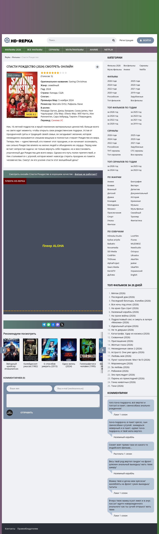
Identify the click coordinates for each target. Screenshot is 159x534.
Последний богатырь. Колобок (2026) (131, 300)
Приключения (114, 212)
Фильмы (16, 57)
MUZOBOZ (136, 243)
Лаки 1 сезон (120, 414)
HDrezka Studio (114, 235)
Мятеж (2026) (118, 293)
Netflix (108, 49)
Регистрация (126, 40)
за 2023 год (136, 115)
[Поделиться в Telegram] (44, 324)
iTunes (134, 239)
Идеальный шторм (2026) (124, 326)
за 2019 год (136, 123)
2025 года (135, 81)
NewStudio (136, 247)
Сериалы (54, 49)
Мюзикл (111, 208)
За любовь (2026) (120, 367)
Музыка (134, 204)
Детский (111, 193)
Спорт (110, 216)
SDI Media (112, 251)
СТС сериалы (137, 150)
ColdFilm (111, 255)
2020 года (112, 92)
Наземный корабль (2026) (125, 311)
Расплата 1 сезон (123, 453)
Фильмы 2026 (13, 49)
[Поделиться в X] (62, 324)
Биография (136, 181)
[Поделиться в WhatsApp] (48, 324)
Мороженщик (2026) (122, 363)
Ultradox (135, 255)
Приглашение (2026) (122, 341)
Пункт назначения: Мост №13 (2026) (130, 359)
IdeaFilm (135, 267)
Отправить (26, 412)
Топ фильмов (113, 100)
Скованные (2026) (120, 337)
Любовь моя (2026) (121, 355)
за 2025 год (136, 112)
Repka (7, 57)
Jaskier (134, 263)
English (134, 274)
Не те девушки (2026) (122, 329)
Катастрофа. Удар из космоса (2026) (130, 333)
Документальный (139, 193)
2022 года (112, 88)
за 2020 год (112, 123)
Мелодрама (113, 204)
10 (65, 72)
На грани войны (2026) (123, 315)
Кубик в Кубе (113, 239)
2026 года (112, 81)
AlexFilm (135, 259)
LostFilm (135, 235)
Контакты (10, 528)
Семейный (136, 212)
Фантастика (136, 220)
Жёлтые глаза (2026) (122, 344)
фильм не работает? (86, 174)
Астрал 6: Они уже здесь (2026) (127, 352)
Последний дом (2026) (123, 296)
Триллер (135, 216)
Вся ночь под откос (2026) (125, 304)
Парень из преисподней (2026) (127, 378)
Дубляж (111, 274)
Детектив (135, 189)
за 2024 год (112, 115)
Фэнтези (111, 224)
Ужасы (110, 220)
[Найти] (113, 40)
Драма (110, 197)
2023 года (135, 84)
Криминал (136, 201)
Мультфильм (137, 208)
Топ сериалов (113, 154)
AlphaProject (113, 263)
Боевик (110, 185)
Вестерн (135, 185)
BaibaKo (111, 243)
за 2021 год (136, 119)
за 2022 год (112, 119)
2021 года (135, 88)
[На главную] (17, 40)
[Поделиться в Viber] (57, 324)
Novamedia (112, 247)
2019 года (135, 92)
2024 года (112, 84)
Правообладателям (27, 528)
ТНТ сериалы (113, 150)
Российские (113, 96)
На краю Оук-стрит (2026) (125, 308)
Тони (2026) (117, 385)
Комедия (111, 201)
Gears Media (113, 267)
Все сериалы (137, 154)
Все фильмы (34, 49)
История (135, 197)
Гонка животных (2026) (123, 382)
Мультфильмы (75, 49)
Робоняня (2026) (119, 370)
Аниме (94, 49)
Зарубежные (137, 96)
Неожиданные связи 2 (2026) (126, 348)
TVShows (111, 259)
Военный (111, 189)
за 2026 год (112, 112)
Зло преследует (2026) (123, 374)
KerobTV (111, 270)
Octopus (135, 251)
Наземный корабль (124, 437)
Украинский (136, 270)
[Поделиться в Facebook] (53, 324)
